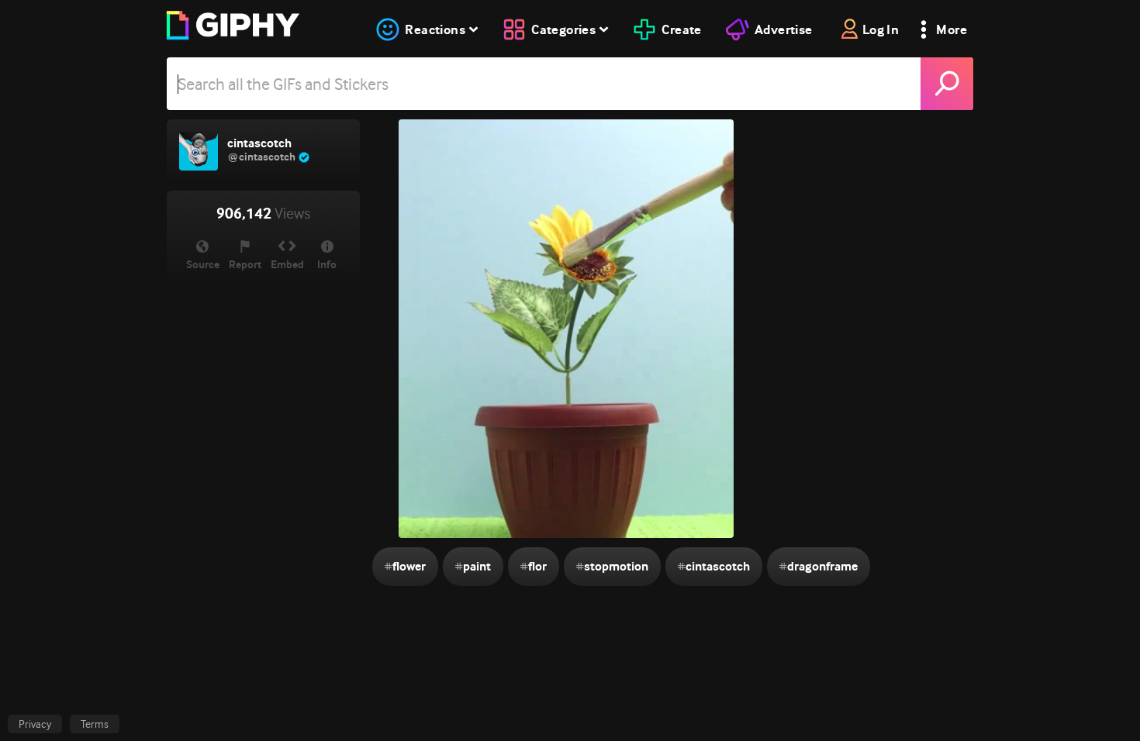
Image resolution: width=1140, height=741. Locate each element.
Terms (95, 724)
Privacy (35, 724)
